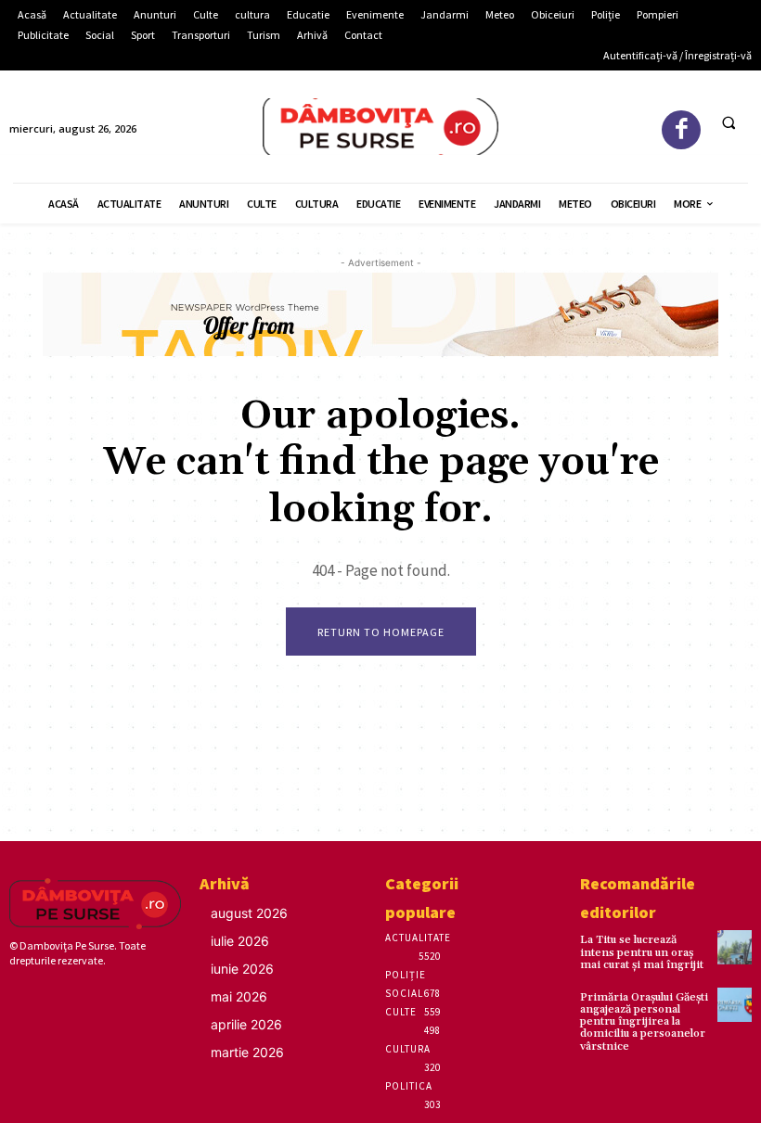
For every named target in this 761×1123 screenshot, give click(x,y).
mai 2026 (239, 996)
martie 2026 (247, 1052)
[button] (728, 123)
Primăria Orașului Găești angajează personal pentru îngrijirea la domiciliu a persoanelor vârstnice (644, 1021)
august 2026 (249, 913)
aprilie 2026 (246, 1024)
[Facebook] (682, 130)
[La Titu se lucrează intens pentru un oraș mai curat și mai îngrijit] (734, 947)
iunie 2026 (242, 968)
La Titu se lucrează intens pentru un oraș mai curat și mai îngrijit (641, 952)
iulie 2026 (240, 941)
